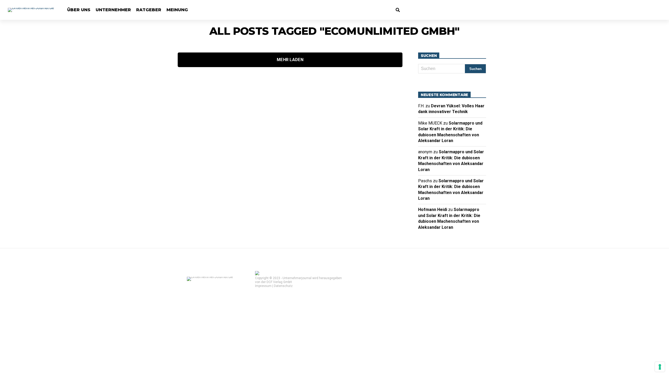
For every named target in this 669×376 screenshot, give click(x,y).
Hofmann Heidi (432, 209)
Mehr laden (290, 59)
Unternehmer (113, 9)
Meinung (177, 9)
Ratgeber (148, 9)
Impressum (263, 286)
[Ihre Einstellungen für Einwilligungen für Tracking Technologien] (660, 367)
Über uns (78, 9)
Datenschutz (283, 286)
